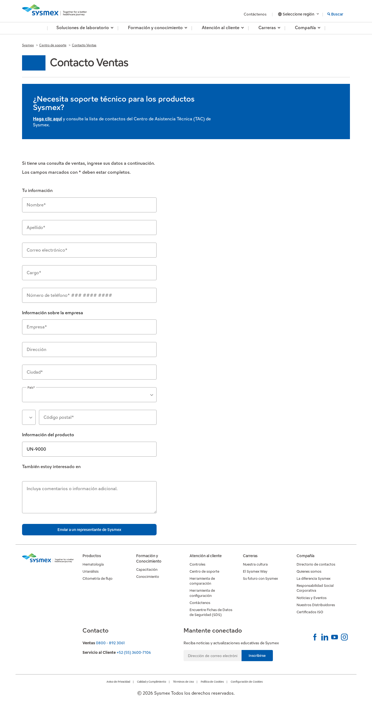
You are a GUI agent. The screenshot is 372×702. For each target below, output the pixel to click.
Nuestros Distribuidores (316, 605)
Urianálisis (91, 571)
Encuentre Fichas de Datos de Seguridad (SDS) (211, 612)
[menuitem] (82, 28)
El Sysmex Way (255, 571)
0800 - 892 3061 (110, 642)
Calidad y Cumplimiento (151, 681)
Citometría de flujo (97, 578)
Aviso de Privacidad (118, 681)
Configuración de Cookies (247, 681)
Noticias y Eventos (312, 598)
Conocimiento (147, 576)
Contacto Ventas (84, 45)
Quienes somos (309, 571)
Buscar (337, 14)
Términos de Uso (183, 681)
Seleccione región (298, 14)
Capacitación (146, 569)
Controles (197, 564)
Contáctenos (255, 14)
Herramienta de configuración (202, 593)
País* (31, 387)
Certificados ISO (310, 612)
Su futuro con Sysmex (260, 578)
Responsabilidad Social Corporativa (315, 588)
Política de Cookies (212, 681)
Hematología (93, 564)
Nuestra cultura (255, 564)
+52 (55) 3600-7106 (134, 652)
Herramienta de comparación (202, 581)
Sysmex (28, 45)
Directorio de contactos (316, 564)
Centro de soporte (52, 45)
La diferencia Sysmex (313, 578)
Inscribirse (257, 655)
